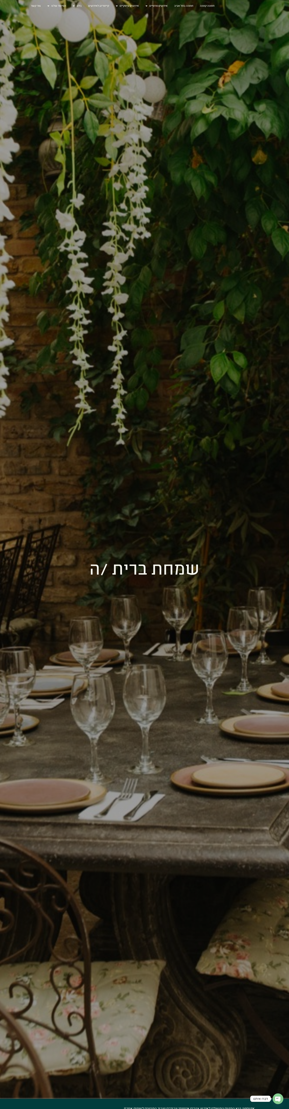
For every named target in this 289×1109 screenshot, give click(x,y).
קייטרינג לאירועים (98, 5)
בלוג (79, 5)
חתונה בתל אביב (183, 5)
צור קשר (36, 5)
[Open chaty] (278, 1098)
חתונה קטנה (207, 5)
